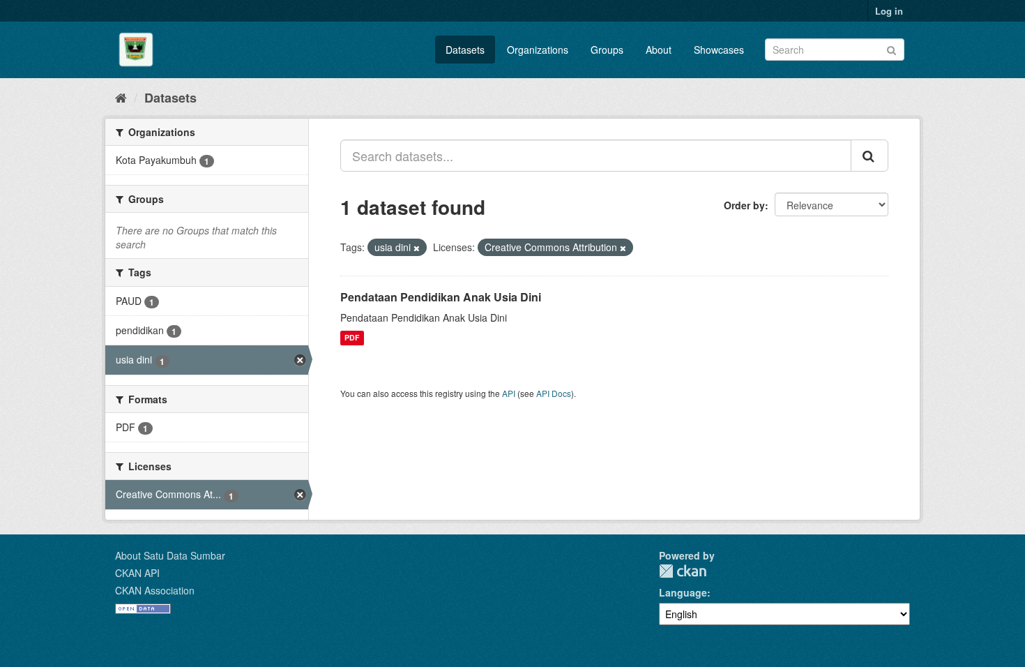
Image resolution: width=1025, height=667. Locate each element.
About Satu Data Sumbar (170, 555)
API (508, 393)
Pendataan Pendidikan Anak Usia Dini (440, 297)
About (658, 50)
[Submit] (891, 48)
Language (683, 592)
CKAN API (137, 573)
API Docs (553, 393)
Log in (889, 10)
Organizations (537, 50)
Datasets (465, 50)
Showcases (719, 50)
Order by (744, 205)
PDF (351, 338)
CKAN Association (155, 590)
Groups (607, 50)
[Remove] (416, 247)
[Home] (121, 97)
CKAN (682, 571)
